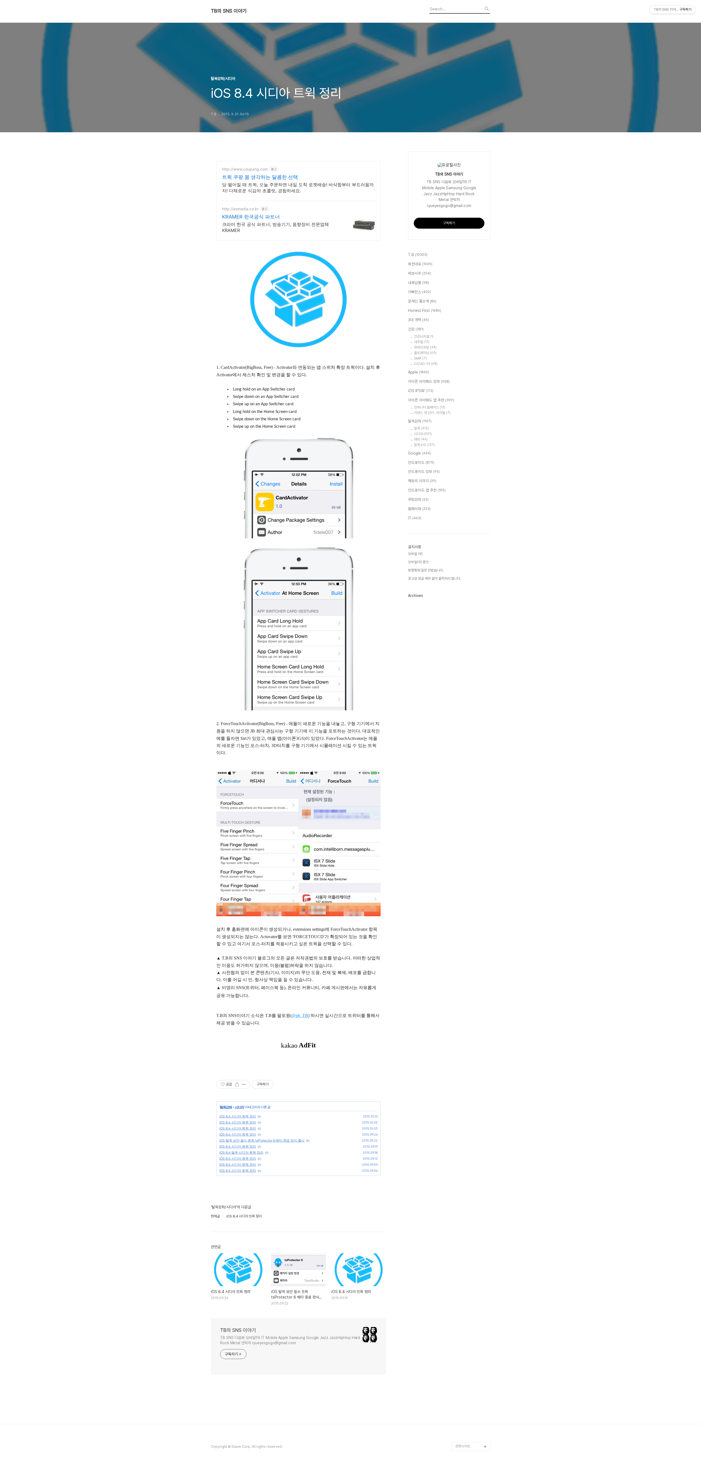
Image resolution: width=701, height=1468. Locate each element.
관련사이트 (462, 1446)
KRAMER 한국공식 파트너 (251, 217)
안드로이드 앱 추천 (427, 490)
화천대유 (420, 264)
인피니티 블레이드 (429, 407)
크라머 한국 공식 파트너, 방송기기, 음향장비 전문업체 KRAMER (275, 227)
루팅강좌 (418, 499)
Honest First (424, 310)
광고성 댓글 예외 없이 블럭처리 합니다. (434, 578)
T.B (417, 254)
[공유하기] (237, 1084)
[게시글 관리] (243, 1084)
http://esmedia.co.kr (240, 208)
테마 (420, 439)
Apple (418, 372)
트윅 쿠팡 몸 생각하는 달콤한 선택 (260, 177)
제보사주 (419, 273)
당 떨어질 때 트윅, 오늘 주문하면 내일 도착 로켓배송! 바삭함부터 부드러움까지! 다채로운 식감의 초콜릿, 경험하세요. (298, 187)
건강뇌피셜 (423, 336)
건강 (416, 329)
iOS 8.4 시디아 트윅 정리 (237, 1116)
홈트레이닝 (425, 353)
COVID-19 (426, 364)
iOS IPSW (420, 391)
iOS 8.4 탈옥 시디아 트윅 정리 (241, 1152)
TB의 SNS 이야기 (229, 11)
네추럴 (421, 342)
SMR (420, 358)
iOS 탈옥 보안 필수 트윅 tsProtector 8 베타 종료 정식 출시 (261, 1140)
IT (414, 518)
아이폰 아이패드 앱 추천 (431, 400)
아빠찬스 (419, 292)
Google (419, 453)
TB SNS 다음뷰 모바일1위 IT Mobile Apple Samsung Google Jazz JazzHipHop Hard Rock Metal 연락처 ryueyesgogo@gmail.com (290, 1340)
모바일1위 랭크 (418, 562)
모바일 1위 (415, 554)
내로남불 (418, 282)
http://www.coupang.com (245, 169)
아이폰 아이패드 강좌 (429, 381)
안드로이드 (421, 462)
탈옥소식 (424, 445)
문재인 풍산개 (422, 301)
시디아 (239, 1107)
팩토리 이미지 (422, 481)
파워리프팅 (425, 347)
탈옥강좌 (226, 1107)
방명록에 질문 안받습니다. (426, 570)
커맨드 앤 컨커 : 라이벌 (432, 413)
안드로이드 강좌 (424, 471)
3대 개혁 (418, 320)
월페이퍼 (419, 509)
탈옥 (421, 428)
